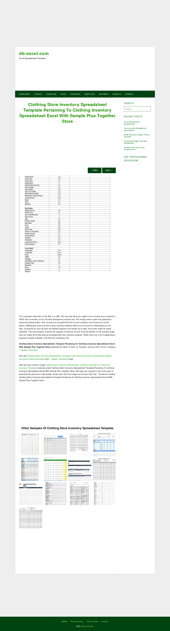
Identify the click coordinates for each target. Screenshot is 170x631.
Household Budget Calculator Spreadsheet (135, 142)
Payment (129, 94)
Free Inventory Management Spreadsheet (135, 129)
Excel (63, 94)
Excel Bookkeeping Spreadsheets (131, 122)
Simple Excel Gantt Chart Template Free (134, 148)
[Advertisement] (85, 24)
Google (38, 94)
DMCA (64, 621)
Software (104, 94)
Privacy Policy (77, 621)
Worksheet (25, 94)
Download (51, 94)
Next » (109, 170)
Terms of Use (92, 621)
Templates (89, 94)
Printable (75, 94)
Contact (104, 621)
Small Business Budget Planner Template (137, 135)
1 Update (23, 350)
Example (117, 94)
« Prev (94, 170)
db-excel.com (34, 53)
